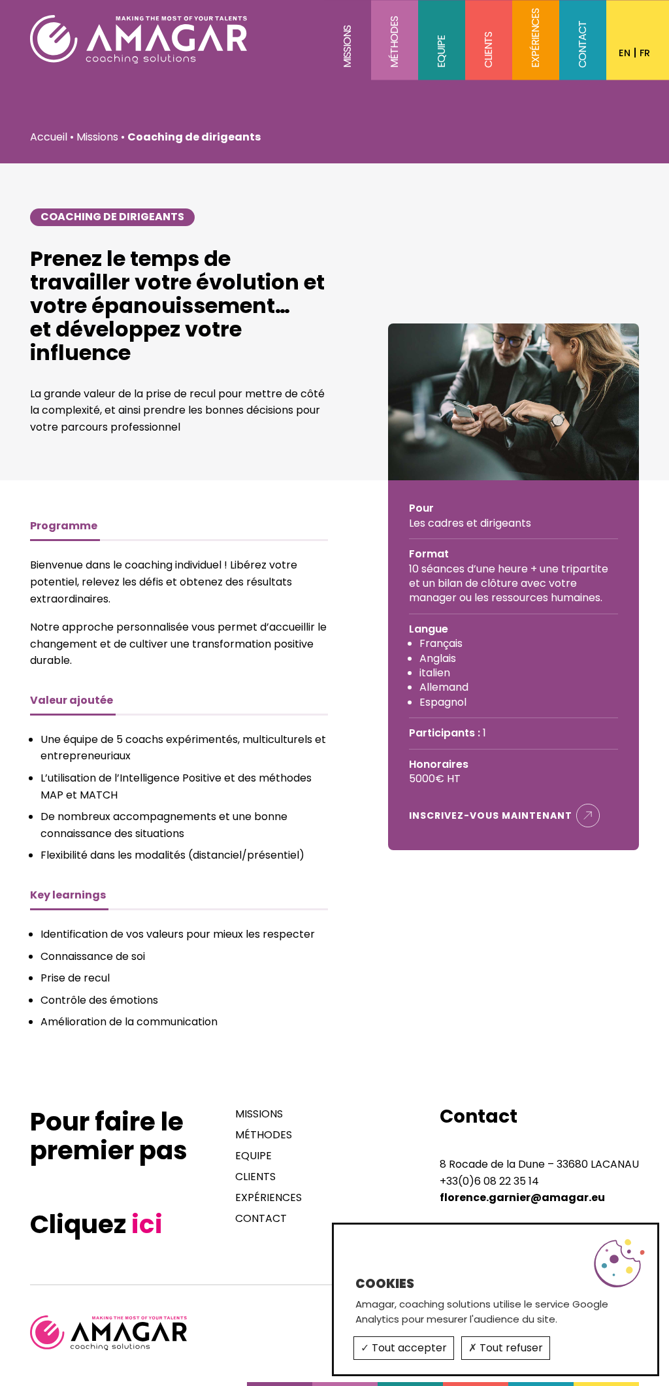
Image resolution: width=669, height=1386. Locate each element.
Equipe (441, 52)
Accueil (48, 136)
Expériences (535, 39)
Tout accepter (408, 1347)
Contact (582, 45)
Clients (488, 51)
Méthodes (394, 43)
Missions (347, 47)
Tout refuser (510, 1347)
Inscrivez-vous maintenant (490, 815)
